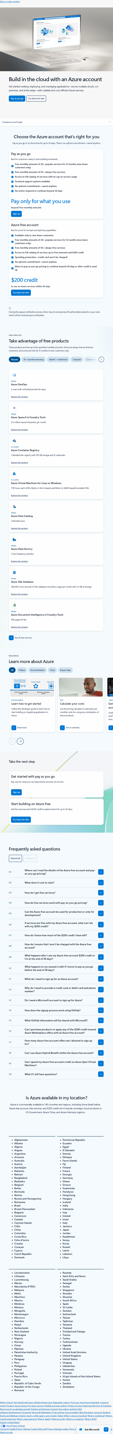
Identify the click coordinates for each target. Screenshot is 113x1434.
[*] (10, 307)
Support (54, 1409)
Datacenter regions (61, 1402)
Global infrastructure (43, 1402)
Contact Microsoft (39, 1429)
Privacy (50, 1429)
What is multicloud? (96, 1415)
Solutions (107, 1405)
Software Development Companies (15, 1412)
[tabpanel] (56, 499)
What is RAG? (91, 1419)
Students (107, 1412)
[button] (56, 122)
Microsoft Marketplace (42, 1412)
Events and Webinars (9, 1415)
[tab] (14, 359)
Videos (60, 1415)
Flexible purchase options (56, 1405)
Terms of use (74, 1429)
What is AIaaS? (44, 1419)
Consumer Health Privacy (11, 1429)
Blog (82, 1412)
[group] (32, 704)
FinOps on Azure (75, 1405)
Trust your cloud (77, 1402)
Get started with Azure (23, 1402)
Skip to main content (10, 1)
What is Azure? (6, 1402)
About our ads (6, 1432)
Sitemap (27, 1429)
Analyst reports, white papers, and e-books (38, 1415)
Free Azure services (35, 1405)
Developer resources (93, 1412)
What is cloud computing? (75, 1415)
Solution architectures (40, 1409)
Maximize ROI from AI (92, 1405)
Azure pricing (21, 1405)
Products (10, 1405)
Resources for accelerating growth (15, 1409)
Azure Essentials (92, 1402)
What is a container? (75, 1419)
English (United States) (10, 1422)
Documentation (72, 1412)
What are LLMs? (58, 1419)
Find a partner (58, 1412)
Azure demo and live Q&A (70, 1409)
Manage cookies (61, 1429)
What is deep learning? (27, 1419)
